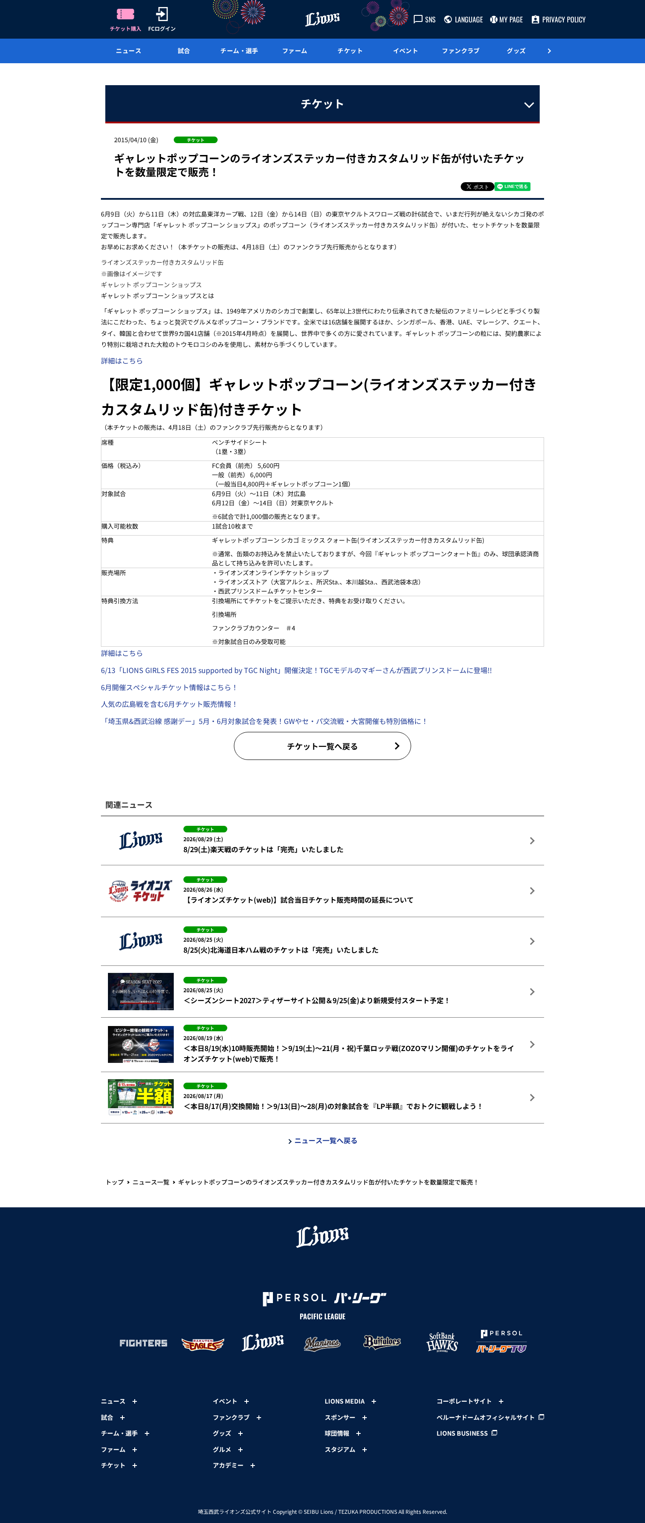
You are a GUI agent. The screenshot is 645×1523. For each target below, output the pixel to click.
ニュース (128, 50)
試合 (184, 50)
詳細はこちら (122, 360)
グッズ (516, 50)
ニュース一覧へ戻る (326, 1140)
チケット (350, 50)
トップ (114, 1181)
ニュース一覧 (151, 1181)
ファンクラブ (461, 50)
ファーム (295, 50)
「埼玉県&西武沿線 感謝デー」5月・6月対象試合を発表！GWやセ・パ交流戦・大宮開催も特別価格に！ (264, 721)
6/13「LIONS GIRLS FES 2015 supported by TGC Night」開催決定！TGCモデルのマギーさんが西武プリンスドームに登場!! (296, 670)
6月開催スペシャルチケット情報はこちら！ (169, 687)
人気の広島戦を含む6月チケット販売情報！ (169, 703)
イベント (406, 50)
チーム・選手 (239, 50)
